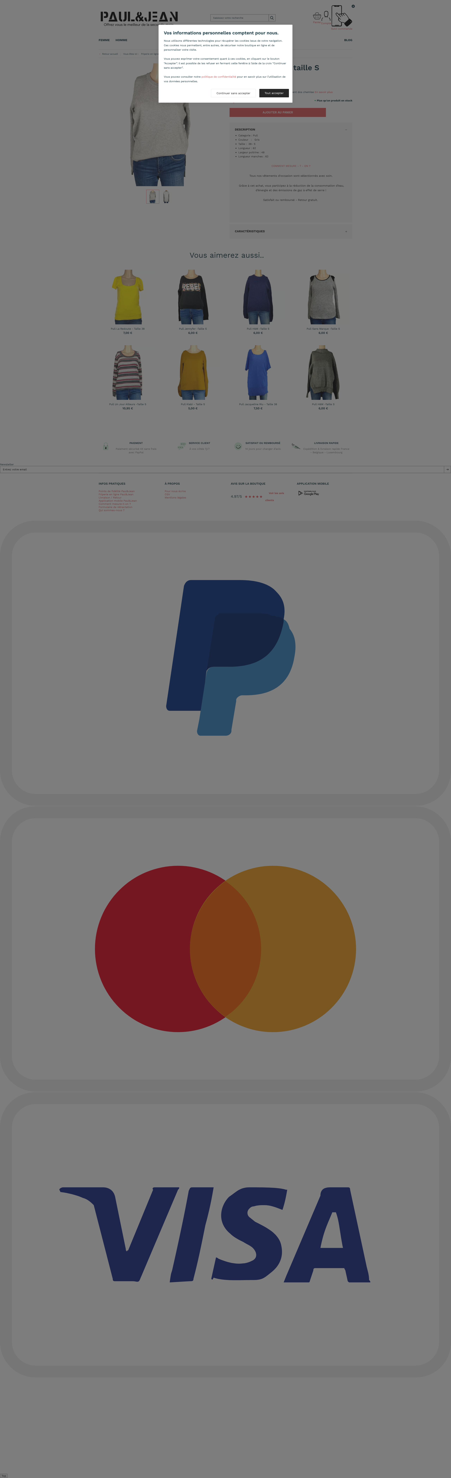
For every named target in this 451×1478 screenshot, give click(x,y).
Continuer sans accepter (233, 93)
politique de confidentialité (219, 76)
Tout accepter (274, 93)
